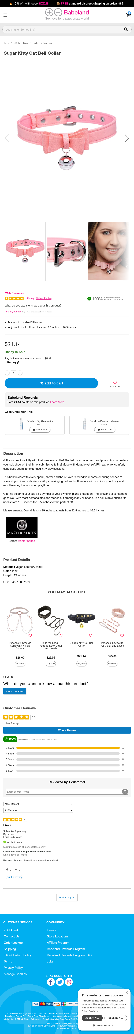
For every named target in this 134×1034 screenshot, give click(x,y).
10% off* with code (28, 3)
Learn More (57, 402)
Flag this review (14, 877)
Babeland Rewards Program (66, 949)
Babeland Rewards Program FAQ (69, 955)
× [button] (126, 992)
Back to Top (65, 897)
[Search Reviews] (125, 792)
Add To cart (53, 383)
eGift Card (11, 930)
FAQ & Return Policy (18, 955)
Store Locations (58, 936)
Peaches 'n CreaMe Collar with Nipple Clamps (20, 645)
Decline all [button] (116, 1018)
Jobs (50, 961)
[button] (5, 15)
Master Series (26, 541)
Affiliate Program (58, 942)
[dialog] (104, 1010)
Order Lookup (13, 942)
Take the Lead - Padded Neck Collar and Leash (50, 645)
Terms (8, 961)
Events (51, 930)
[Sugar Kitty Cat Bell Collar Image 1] (67, 138)
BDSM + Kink (20, 43)
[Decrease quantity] (7, 373)
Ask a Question (13, 311)
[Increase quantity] (20, 373)
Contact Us (12, 936)
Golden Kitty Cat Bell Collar (81, 644)
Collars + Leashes (42, 43)
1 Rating (29, 298)
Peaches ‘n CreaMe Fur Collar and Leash (112, 644)
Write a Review (43, 298)
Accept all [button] (92, 1018)
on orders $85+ (91, 3)
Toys (6, 43)
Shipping (10, 949)
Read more (94, 1011)
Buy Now (20, 663)
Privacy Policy (13, 967)
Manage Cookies (15, 974)
